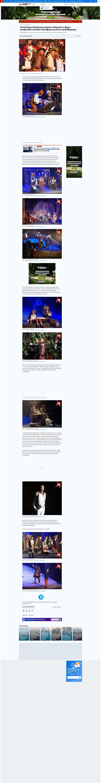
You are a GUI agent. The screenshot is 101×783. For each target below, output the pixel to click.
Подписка (78, 4)
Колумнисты (72, 1)
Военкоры (36, 21)
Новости (26, 21)
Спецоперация (17, 1)
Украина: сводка (50, 21)
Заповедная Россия (68, 21)
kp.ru (60, 607)
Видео (11, 1)
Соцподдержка (57, 1)
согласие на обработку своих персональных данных (72, 680)
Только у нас (31, 21)
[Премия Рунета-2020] (35, 4)
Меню (2, 1)
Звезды (45, 1)
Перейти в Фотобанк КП (37, 73)
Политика (23, 1)
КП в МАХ (55, 21)
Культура (26, 615)
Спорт (67, 1)
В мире (40, 1)
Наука (63, 1)
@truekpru (28, 603)
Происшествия (80, 1)
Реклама (72, 4)
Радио (67, 4)
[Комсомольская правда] (25, 4)
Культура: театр (31, 615)
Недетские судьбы (42, 21)
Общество (29, 1)
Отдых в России (61, 21)
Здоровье (50, 1)
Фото (7, 1)
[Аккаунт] (99, 1)
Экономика (35, 1)
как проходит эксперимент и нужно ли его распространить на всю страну (46, 149)
